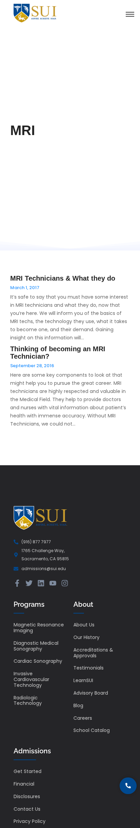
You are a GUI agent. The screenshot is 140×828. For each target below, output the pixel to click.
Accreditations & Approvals (93, 652)
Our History (86, 637)
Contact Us (27, 809)
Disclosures (27, 796)
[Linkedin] (41, 583)
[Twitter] (29, 583)
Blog (78, 705)
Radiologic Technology (28, 700)
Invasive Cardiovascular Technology (31, 679)
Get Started (27, 771)
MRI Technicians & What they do (62, 278)
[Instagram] (64, 583)
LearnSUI (83, 680)
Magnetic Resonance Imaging (39, 627)
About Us (83, 624)
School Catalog (91, 730)
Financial (24, 783)
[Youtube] (52, 583)
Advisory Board (90, 693)
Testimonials (88, 667)
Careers (82, 718)
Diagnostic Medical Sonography (36, 646)
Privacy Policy (30, 821)
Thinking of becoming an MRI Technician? (57, 352)
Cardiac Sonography (38, 661)
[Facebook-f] (17, 583)
